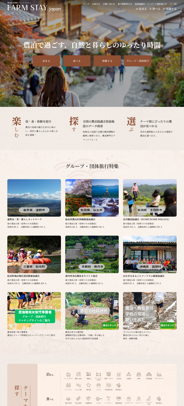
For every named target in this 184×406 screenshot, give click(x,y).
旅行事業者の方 (125, 3)
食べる (156, 9)
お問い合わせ (109, 3)
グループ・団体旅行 (137, 61)
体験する (171, 9)
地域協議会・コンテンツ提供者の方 (151, 3)
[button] (169, 102)
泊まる (143, 9)
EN (175, 3)
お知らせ (96, 3)
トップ (86, 3)
